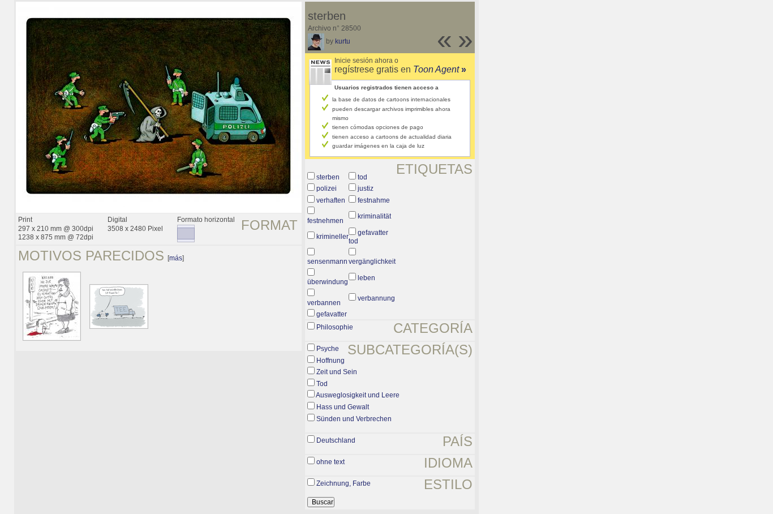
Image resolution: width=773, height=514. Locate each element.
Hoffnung (330, 361)
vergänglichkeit (372, 261)
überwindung (327, 282)
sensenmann (327, 261)
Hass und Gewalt (342, 407)
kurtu (342, 41)
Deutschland (335, 440)
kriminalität (374, 216)
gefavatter (331, 314)
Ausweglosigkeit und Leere (358, 395)
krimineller (332, 237)
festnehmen (325, 221)
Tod (322, 384)
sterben (328, 177)
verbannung (376, 298)
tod (362, 177)
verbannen (324, 303)
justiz (365, 188)
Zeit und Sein (336, 372)
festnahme (374, 200)
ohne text (330, 462)
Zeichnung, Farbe (343, 483)
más (175, 258)
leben (366, 278)
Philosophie (334, 327)
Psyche (327, 349)
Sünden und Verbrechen (354, 419)
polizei (326, 188)
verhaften (330, 200)
